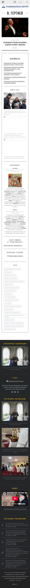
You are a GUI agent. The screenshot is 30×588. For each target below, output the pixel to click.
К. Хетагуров (8, 293)
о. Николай (8, 303)
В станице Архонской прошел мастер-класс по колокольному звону (17, 524)
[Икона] (15, 187)
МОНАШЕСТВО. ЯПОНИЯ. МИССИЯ (15, 509)
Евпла (21, 216)
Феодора (23, 222)
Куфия (14, 222)
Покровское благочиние (12, 287)
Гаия (19, 218)
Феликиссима (22, 191)
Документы (15, 58)
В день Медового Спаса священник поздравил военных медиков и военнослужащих (16, 541)
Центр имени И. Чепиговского (13, 245)
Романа (19, 193)
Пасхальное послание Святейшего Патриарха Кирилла (14, 82)
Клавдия (8, 221)
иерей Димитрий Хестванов (12, 269)
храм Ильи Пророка (10, 290)
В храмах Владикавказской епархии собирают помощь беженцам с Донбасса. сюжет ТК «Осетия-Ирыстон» (15, 135)
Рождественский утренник (12, 312)
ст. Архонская (8, 309)
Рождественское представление (14, 281)
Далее (15, 47)
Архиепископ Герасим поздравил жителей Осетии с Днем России (14, 63)
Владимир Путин (9, 319)
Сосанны (8, 218)
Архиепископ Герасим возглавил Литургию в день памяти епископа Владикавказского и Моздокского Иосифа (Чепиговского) (16, 563)
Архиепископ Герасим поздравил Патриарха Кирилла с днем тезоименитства (14, 69)
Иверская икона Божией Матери (14, 323)
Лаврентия (7, 191)
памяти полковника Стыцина (12, 306)
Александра (7, 222)
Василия (7, 224)
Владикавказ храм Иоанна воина (14, 326)
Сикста (12, 191)
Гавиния (14, 219)
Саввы (10, 200)
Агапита (9, 193)
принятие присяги (10, 329)
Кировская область (10, 275)
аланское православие (11, 300)
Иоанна (24, 228)
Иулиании (22, 226)
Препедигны (20, 221)
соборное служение (10, 278)
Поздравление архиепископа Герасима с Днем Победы (13, 73)
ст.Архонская (8, 284)
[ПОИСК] (27, 2)
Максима (13, 221)
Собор (13, 196)
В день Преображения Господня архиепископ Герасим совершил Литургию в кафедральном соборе (15, 451)
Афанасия (15, 203)
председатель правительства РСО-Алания (14, 316)
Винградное (8, 272)
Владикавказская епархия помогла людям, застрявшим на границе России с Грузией (15, 112)
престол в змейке (10, 297)
